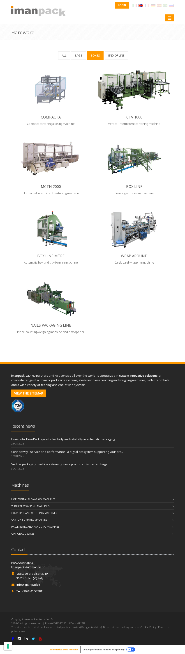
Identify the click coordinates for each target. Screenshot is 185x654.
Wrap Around (134, 255)
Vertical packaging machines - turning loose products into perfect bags (59, 464)
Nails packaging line (50, 325)
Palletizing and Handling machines (35, 526)
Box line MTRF (50, 255)
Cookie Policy (148, 627)
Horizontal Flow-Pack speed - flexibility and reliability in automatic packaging (63, 439)
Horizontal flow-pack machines (33, 499)
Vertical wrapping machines (30, 506)
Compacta (51, 117)
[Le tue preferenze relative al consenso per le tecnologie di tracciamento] (8, 646)
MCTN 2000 (51, 186)
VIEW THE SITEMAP (28, 393)
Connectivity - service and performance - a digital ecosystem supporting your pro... (67, 452)
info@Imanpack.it (28, 585)
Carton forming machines (29, 519)
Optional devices (22, 533)
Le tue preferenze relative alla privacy (104, 649)
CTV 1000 (134, 117)
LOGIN (122, 5)
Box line (134, 186)
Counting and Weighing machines (34, 513)
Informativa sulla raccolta (64, 649)
